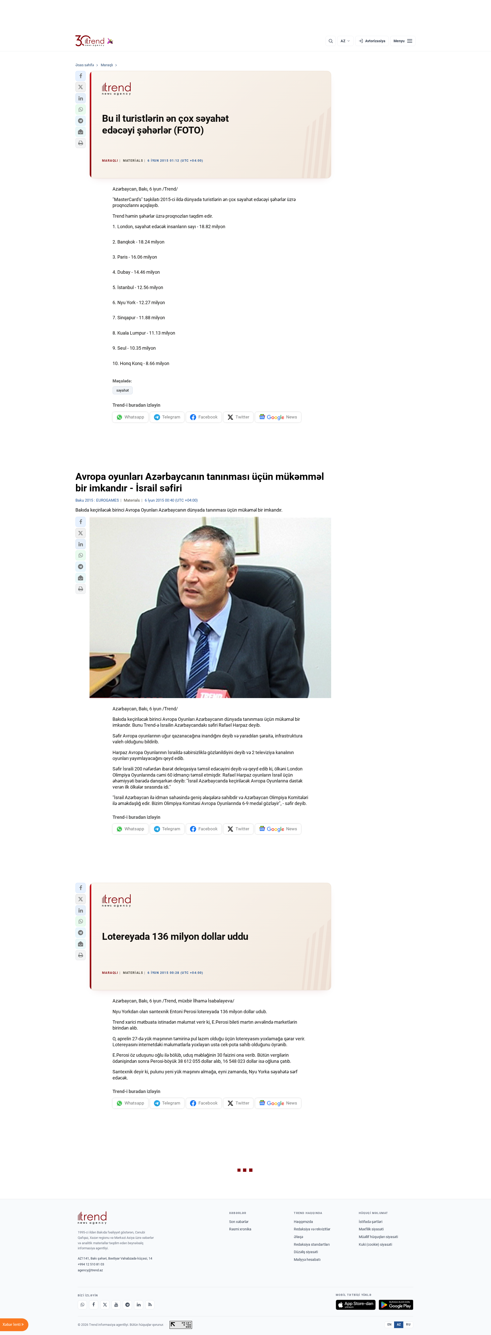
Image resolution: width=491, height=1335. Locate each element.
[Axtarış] (331, 41)
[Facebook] (93, 1304)
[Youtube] (116, 1304)
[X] (104, 1304)
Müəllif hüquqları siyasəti (378, 1237)
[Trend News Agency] (92, 1217)
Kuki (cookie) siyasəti (375, 1244)
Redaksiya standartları (312, 1244)
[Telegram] (127, 1304)
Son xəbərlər (239, 1222)
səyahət (122, 390)
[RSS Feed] (149, 1304)
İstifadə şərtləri (370, 1222)
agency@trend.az (90, 1270)
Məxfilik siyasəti (371, 1229)
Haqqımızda (303, 1222)
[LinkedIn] (138, 1304)
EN (389, 1324)
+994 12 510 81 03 (91, 1264)
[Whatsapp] (82, 1304)
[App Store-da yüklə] (356, 1305)
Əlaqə (298, 1237)
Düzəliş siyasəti (306, 1252)
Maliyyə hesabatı (307, 1259)
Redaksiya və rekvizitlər (312, 1229)
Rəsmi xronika (240, 1229)
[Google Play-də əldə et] (396, 1305)
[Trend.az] (94, 41)
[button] (80, 76)
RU (408, 1324)
